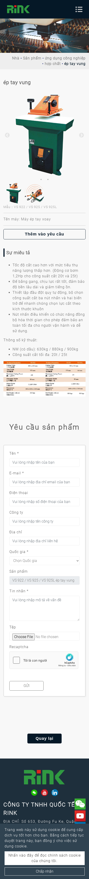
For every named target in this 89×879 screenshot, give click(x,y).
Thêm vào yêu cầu (44, 234)
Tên (14, 453)
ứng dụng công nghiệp (65, 58)
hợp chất (53, 63)
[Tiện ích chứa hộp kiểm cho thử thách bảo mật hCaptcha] (43, 660)
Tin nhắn (19, 591)
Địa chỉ (15, 532)
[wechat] (34, 792)
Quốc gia (19, 552)
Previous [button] (7, 135)
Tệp (12, 627)
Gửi (26, 686)
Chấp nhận (44, 871)
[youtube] (44, 792)
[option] (44, 135)
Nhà (15, 58)
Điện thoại (18, 493)
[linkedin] (54, 792)
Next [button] (81, 135)
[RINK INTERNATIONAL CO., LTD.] (18, 9)
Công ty (16, 512)
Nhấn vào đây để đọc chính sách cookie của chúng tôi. (44, 858)
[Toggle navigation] (79, 9)
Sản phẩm (32, 58)
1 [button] (41, 179)
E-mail (16, 473)
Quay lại (44, 738)
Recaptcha (19, 647)
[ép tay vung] (44, 135)
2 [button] (48, 179)
